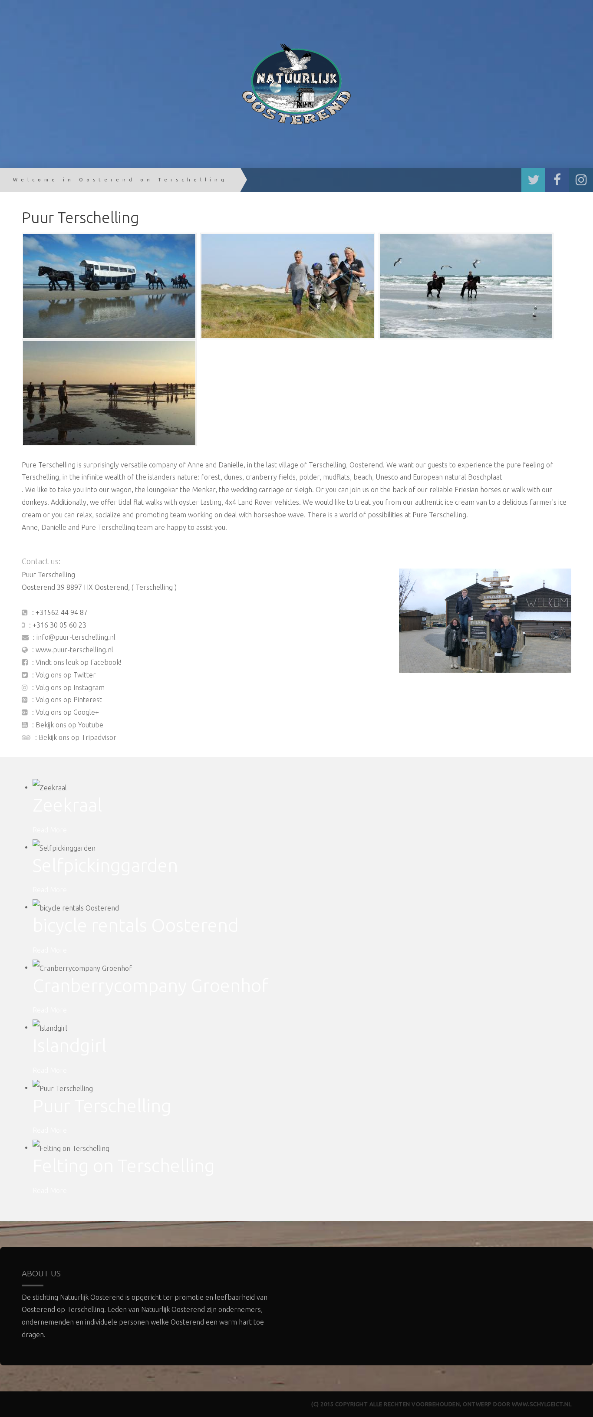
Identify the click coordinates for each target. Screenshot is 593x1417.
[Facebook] (557, 180)
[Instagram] (581, 180)
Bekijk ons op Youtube (69, 725)
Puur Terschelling (102, 1105)
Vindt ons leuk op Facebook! (79, 662)
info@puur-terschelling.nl (75, 637)
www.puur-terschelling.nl (74, 650)
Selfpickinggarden (105, 865)
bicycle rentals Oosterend (135, 925)
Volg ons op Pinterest (69, 700)
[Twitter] (533, 180)
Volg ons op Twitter (66, 675)
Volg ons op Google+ (67, 712)
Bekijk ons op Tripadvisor (77, 737)
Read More (50, 830)
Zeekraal (67, 805)
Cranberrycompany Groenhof (150, 985)
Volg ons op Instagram (70, 687)
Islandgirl (69, 1045)
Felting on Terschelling (124, 1165)
